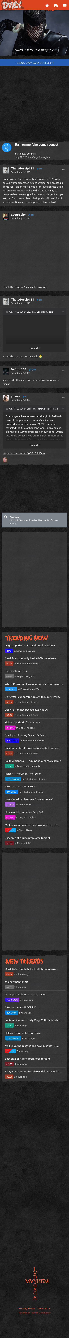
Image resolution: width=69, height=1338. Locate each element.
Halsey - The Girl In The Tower (23, 773)
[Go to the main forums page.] (55, 5)
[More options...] (63, 170)
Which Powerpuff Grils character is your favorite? (34, 684)
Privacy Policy (27, 1308)
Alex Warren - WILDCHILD (20, 786)
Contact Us (44, 1308)
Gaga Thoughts (41, 157)
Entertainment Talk (30, 689)
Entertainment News (28, 663)
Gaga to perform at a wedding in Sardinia (30, 645)
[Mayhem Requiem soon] (34, 34)
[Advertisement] (34, 102)
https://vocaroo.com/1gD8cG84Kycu (24, 453)
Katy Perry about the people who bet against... (33, 748)
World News (25, 804)
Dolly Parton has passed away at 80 (26, 709)
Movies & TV (23, 843)
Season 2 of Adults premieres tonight (27, 837)
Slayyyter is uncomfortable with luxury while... (33, 696)
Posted (20, 171)
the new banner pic (16, 671)
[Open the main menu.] (64, 5)
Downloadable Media (28, 766)
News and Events (25, 650)
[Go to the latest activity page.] (47, 5)
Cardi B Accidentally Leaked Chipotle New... (31, 658)
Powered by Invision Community (35, 1312)
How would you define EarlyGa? (24, 812)
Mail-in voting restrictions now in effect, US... (32, 825)
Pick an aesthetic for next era (22, 722)
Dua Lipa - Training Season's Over (25, 735)
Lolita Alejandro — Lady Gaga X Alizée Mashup (33, 760)
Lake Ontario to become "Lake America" (29, 799)
